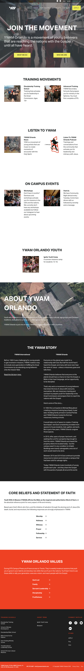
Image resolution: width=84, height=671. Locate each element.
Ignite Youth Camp (42, 622)
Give (69, 645)
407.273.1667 (30, 666)
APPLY (76, 8)
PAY (64, 1)
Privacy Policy (75, 666)
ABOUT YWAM (32, 8)
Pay (69, 641)
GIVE (69, 1)
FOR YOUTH (45, 8)
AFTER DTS (56, 8)
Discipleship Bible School (8, 632)
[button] (46, 516)
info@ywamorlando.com (42, 666)
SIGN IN (67, 8)
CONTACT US (76, 1)
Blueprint (39, 625)
